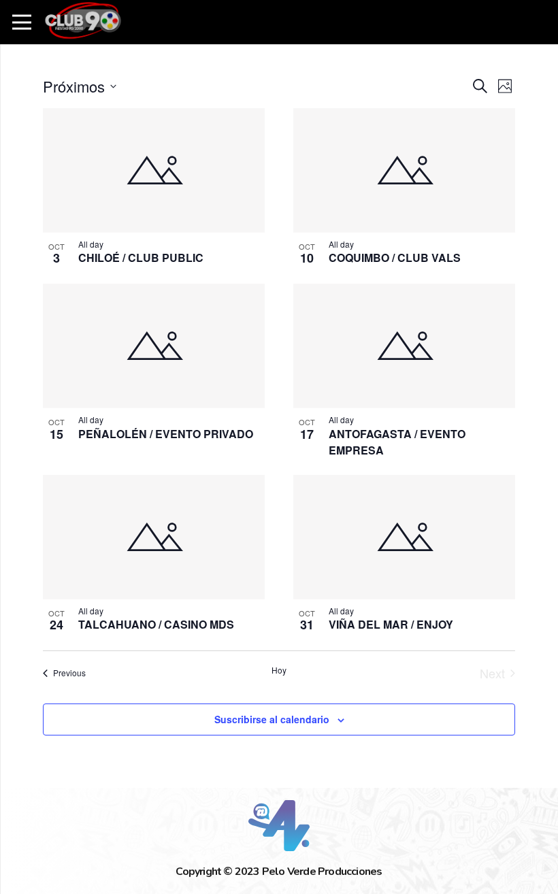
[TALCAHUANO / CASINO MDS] (154, 537)
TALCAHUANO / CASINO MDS (156, 624)
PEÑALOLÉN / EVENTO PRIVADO (165, 434)
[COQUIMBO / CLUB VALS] (404, 170)
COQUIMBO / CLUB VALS (395, 257)
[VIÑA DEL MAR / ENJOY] (404, 537)
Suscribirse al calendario (271, 719)
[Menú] (22, 22)
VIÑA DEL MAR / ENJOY (391, 624)
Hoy (279, 670)
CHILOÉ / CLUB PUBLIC (140, 257)
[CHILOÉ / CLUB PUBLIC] (154, 170)
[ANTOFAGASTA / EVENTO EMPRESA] (404, 346)
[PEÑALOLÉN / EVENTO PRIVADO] (154, 346)
